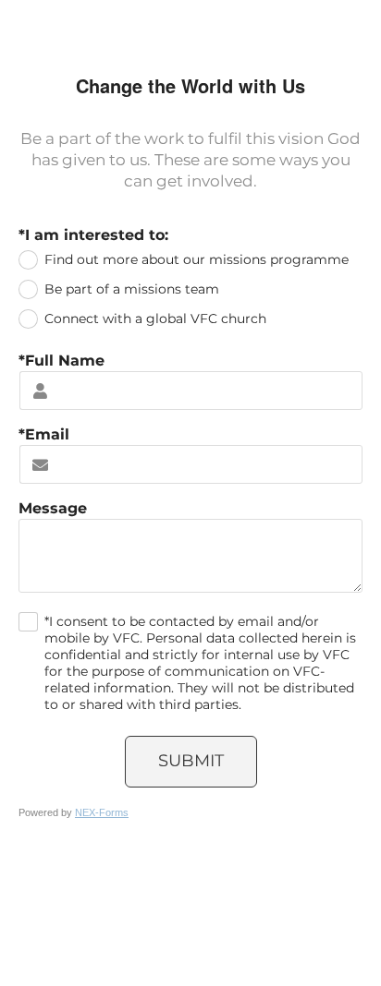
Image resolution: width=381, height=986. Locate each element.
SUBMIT (191, 761)
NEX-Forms (102, 812)
